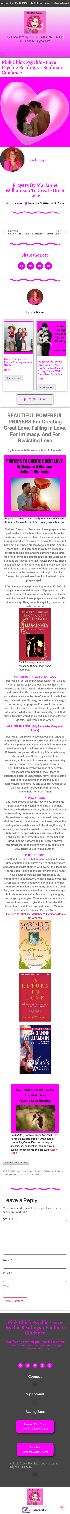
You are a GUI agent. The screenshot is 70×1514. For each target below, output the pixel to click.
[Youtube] (35, 1365)
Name (8, 1260)
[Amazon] (49, 1365)
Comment (10, 1218)
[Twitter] (27, 1365)
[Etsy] (42, 1365)
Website (8, 1286)
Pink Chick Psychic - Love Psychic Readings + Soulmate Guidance (33, 67)
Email (7, 1273)
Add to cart (13, 378)
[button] (2, 54)
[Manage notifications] (62, 1506)
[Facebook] (20, 1365)
